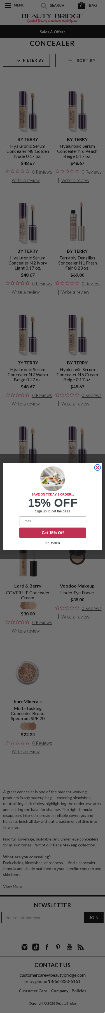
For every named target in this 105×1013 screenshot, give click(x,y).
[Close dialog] (97, 468)
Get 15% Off (52, 533)
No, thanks (52, 543)
